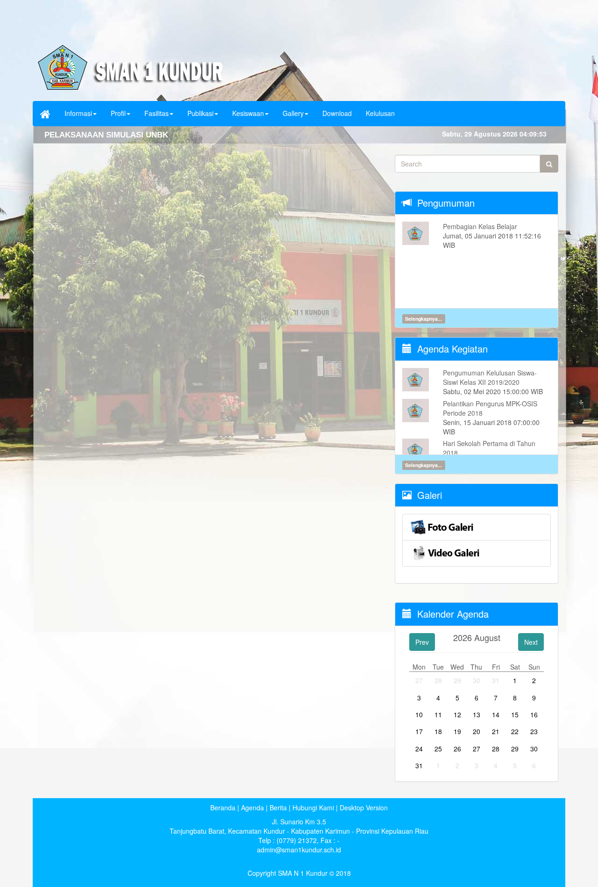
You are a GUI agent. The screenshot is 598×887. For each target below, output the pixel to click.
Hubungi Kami (313, 807)
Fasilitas (156, 113)
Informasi (78, 113)
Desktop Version (364, 807)
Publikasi (200, 113)
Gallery (293, 113)
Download (337, 113)
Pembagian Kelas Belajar (480, 226)
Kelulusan (380, 113)
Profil (118, 113)
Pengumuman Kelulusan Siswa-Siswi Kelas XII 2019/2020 (490, 377)
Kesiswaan (248, 113)
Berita (278, 807)
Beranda (222, 807)
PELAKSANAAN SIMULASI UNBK (106, 134)
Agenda (252, 807)
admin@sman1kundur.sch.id (299, 849)
